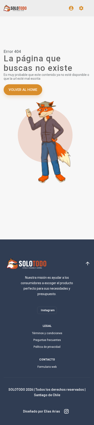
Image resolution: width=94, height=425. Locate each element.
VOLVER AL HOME (23, 90)
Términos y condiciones (47, 333)
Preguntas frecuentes (47, 340)
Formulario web (47, 366)
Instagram (48, 310)
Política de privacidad (47, 346)
